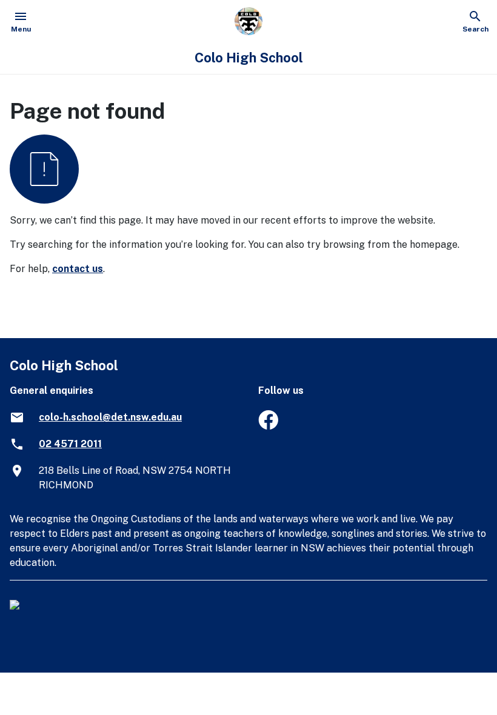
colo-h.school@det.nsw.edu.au (110, 417)
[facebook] (268, 426)
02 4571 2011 (70, 444)
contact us (77, 268)
